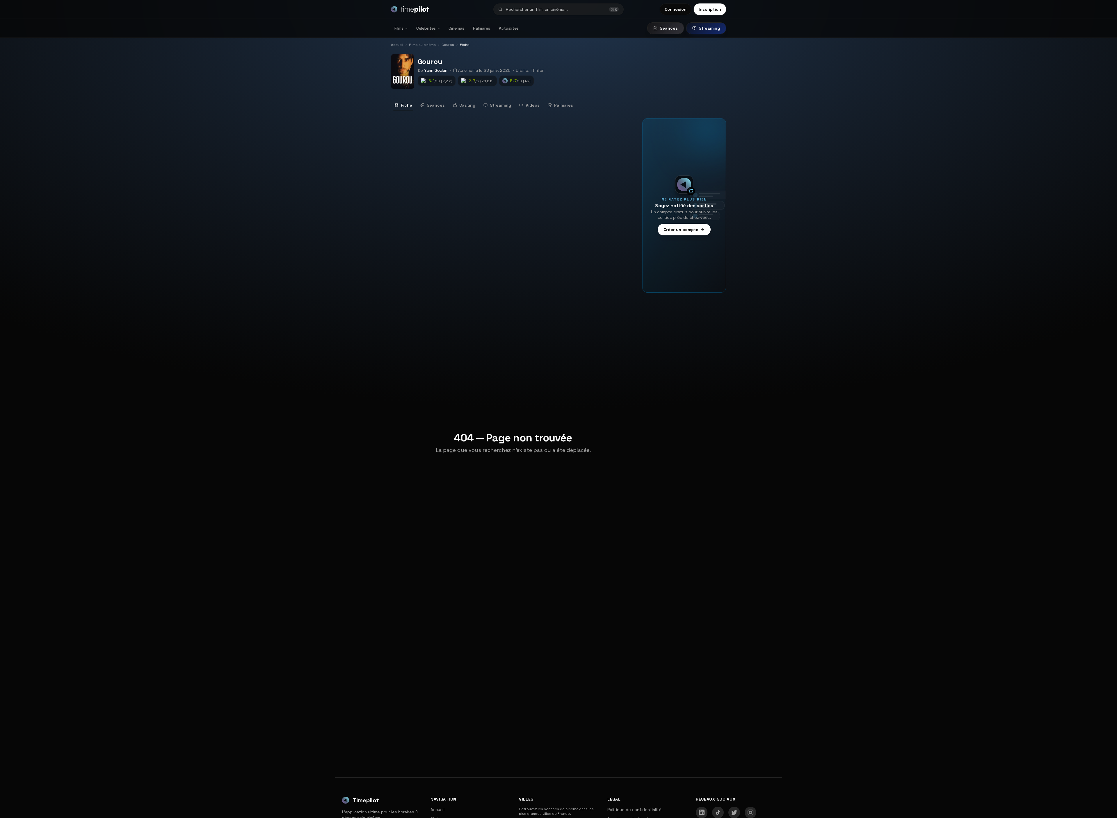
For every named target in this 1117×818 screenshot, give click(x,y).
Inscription (710, 9)
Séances (669, 28)
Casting (467, 105)
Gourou (430, 61)
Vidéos (533, 105)
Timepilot (366, 800)
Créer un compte (681, 229)
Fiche (406, 105)
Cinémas (456, 28)
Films (398, 28)
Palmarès (481, 28)
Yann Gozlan (435, 70)
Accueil (437, 809)
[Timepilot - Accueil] (410, 9)
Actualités (509, 28)
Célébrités (426, 28)
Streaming (709, 28)
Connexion (675, 9)
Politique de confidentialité (634, 809)
